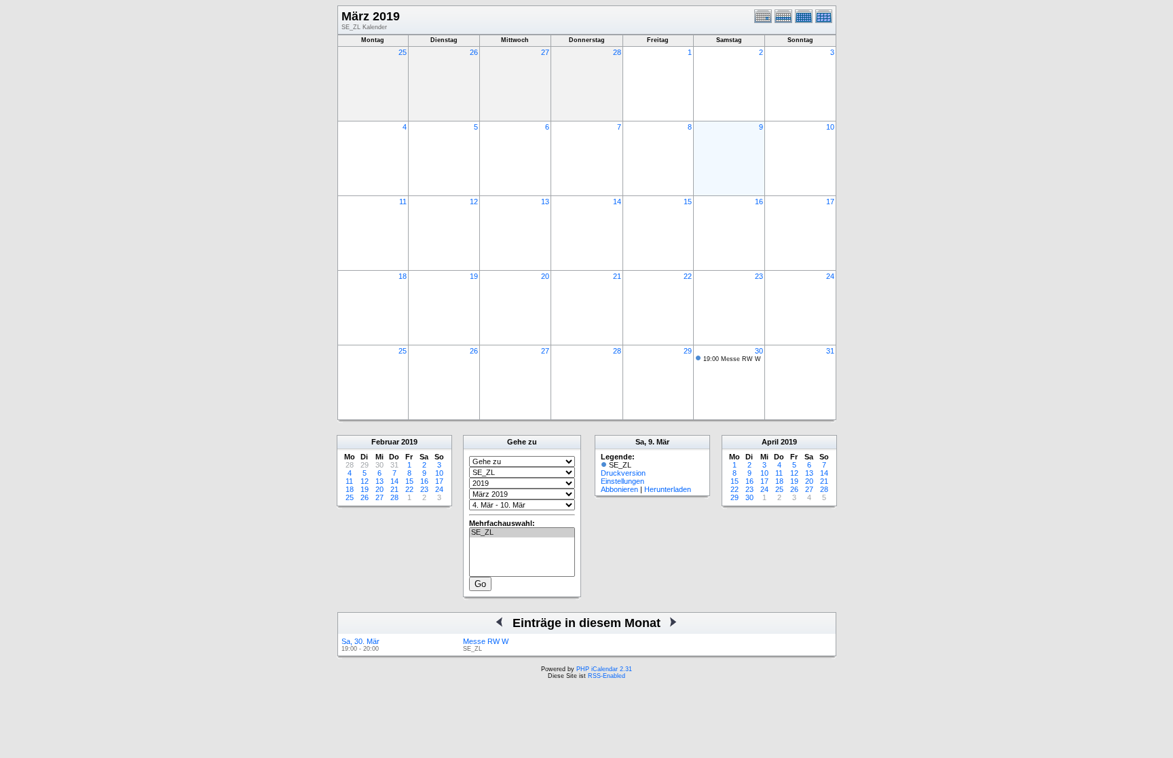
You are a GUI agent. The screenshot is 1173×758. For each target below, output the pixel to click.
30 (759, 351)
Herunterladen (667, 489)
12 (474, 201)
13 (545, 201)
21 (617, 276)
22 (688, 276)
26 (474, 52)
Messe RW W (485, 641)
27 (545, 52)
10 (830, 127)
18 (402, 276)
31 (830, 351)
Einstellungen (622, 481)
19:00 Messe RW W (732, 359)
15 (688, 201)
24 (830, 276)
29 (688, 351)
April (770, 442)
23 (759, 276)
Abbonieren (619, 489)
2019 (409, 442)
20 (545, 276)
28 (617, 52)
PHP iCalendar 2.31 (604, 669)
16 (759, 201)
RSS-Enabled (606, 675)
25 (402, 52)
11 (403, 201)
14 (617, 201)
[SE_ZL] (522, 532)
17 (830, 201)
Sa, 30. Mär (360, 641)
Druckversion (623, 473)
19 (474, 276)
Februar (385, 442)
